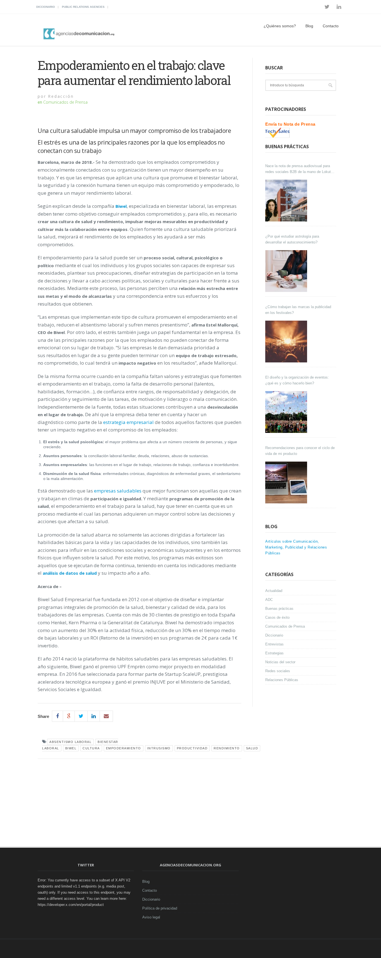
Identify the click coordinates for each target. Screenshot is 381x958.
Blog (309, 26)
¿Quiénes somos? (280, 26)
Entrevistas (274, 644)
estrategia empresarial (128, 422)
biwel (71, 748)
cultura (91, 748)
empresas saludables (117, 490)
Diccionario (45, 6)
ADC (269, 600)
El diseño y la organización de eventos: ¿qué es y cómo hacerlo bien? (297, 380)
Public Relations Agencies (83, 6)
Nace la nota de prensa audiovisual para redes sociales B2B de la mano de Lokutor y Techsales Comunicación (299, 169)
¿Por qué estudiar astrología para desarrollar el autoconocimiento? (292, 239)
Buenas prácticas (279, 608)
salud (252, 748)
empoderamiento (123, 748)
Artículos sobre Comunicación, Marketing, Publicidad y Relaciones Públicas (296, 547)
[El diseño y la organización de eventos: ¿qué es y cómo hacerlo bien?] (286, 412)
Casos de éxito (277, 617)
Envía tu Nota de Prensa (290, 124)
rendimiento (227, 748)
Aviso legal (151, 917)
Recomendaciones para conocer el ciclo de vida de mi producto (300, 451)
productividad (192, 748)
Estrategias (274, 653)
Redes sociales (277, 671)
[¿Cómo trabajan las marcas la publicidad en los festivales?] (286, 341)
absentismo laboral (70, 742)
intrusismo (159, 748)
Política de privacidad (159, 908)
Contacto (331, 26)
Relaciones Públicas (281, 680)
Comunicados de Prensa (65, 102)
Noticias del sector (280, 662)
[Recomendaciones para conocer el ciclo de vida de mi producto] (286, 482)
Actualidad (273, 591)
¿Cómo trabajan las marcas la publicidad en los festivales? (298, 310)
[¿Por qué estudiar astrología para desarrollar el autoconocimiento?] (286, 271)
